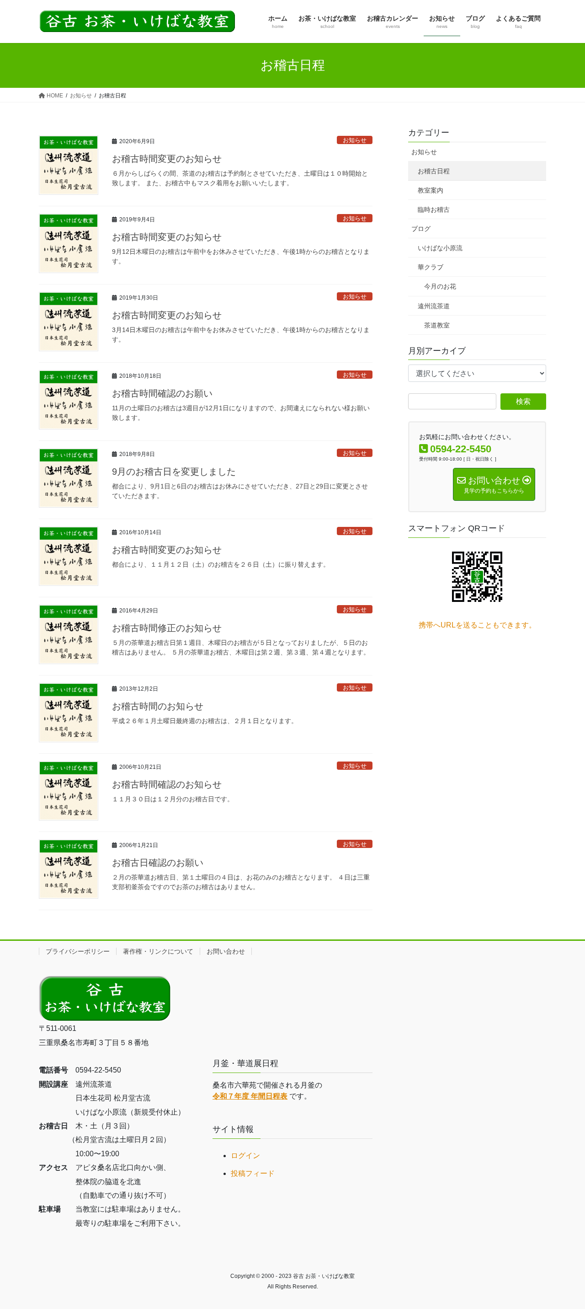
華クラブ (430, 267)
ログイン (245, 1155)
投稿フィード (253, 1173)
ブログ (421, 228)
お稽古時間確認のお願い (162, 393)
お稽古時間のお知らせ (157, 706)
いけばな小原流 (440, 248)
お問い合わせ (226, 951)
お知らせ (355, 140)
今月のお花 (440, 286)
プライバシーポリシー (78, 951)
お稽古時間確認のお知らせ (167, 784)
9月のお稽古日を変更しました (174, 472)
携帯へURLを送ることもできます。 (477, 625)
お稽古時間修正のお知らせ (167, 628)
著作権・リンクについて (158, 951)
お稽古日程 (434, 171)
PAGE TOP (562, 1262)
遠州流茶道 (434, 306)
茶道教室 (437, 325)
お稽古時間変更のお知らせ (167, 159)
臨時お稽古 (434, 209)
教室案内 (430, 190)
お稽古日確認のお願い (157, 863)
